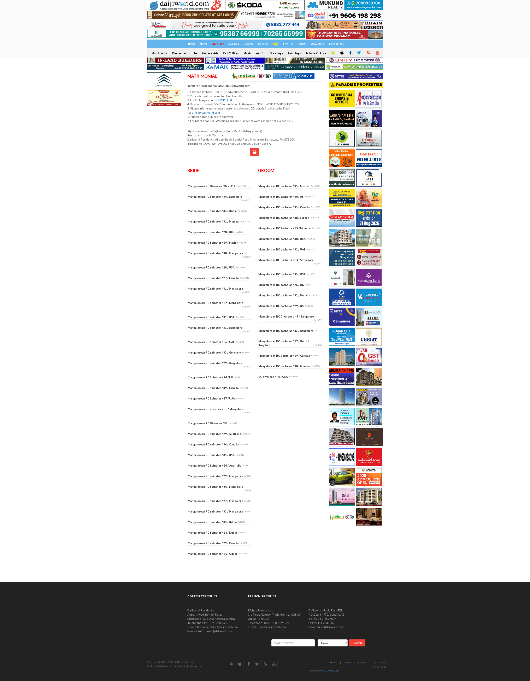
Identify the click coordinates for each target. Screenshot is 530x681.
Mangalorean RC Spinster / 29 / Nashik (218, 242)
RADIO (302, 44)
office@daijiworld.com (206, 112)
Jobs (194, 53)
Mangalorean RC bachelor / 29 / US (285, 306)
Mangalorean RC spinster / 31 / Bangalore (219, 329)
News (203, 44)
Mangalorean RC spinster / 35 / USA (216, 455)
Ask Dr (260, 53)
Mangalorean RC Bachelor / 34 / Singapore (290, 261)
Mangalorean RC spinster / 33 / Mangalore (219, 511)
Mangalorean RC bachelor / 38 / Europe (288, 217)
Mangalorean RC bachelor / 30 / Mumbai (289, 366)
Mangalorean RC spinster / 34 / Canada (218, 444)
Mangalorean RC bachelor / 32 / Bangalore (290, 330)
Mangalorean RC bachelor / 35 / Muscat (289, 186)
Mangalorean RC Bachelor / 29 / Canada (288, 355)
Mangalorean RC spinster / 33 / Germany (219, 352)
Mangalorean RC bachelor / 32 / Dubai (287, 295)
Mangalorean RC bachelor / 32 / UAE (286, 249)
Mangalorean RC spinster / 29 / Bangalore (219, 364)
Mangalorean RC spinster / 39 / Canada (218, 388)
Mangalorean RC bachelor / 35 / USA (286, 274)
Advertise (317, 44)
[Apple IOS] (341, 53)
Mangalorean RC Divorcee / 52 (212, 423)
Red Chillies (231, 53)
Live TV (288, 44)
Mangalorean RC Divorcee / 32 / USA (217, 186)
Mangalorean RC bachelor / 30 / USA (286, 239)
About (347, 662)
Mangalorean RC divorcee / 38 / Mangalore (219, 410)
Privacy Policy (378, 666)
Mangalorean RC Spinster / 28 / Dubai (217, 532)
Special (263, 44)
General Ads (210, 53)
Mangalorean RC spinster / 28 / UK (215, 232)
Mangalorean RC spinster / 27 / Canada (218, 278)
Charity (248, 44)
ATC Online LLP (330, 670)
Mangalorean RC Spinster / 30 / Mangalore (219, 488)
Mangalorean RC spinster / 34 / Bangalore (219, 198)
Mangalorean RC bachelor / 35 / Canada (289, 207)
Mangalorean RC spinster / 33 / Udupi (216, 522)
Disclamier (380, 662)
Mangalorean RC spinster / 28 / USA (216, 267)
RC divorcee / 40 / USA (278, 376)
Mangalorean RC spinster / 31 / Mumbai (219, 221)
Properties (179, 53)
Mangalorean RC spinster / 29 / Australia (219, 434)
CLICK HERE (225, 100)
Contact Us (336, 44)
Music (247, 53)
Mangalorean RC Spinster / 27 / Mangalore (219, 304)
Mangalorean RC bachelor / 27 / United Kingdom (290, 343)
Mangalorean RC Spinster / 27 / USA (216, 398)
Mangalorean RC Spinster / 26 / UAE (216, 342)
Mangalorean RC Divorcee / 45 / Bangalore (290, 318)
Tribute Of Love (316, 53)
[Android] (332, 53)
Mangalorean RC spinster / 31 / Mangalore (219, 290)
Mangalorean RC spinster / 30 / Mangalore (219, 254)
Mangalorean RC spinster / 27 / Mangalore (219, 501)
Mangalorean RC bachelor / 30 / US (286, 196)
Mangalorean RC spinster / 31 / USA (216, 317)
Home (333, 662)
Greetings (276, 53)
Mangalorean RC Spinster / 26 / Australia (218, 465)
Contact (362, 662)
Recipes (233, 44)
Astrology (294, 53)
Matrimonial (159, 53)
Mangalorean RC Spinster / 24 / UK (215, 377)
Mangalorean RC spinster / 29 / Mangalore (219, 476)
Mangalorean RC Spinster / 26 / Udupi (217, 553)
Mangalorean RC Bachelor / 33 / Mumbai (289, 228)
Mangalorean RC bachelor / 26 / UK (285, 284)
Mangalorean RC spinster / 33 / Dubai (217, 211)
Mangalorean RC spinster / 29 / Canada (218, 543)
